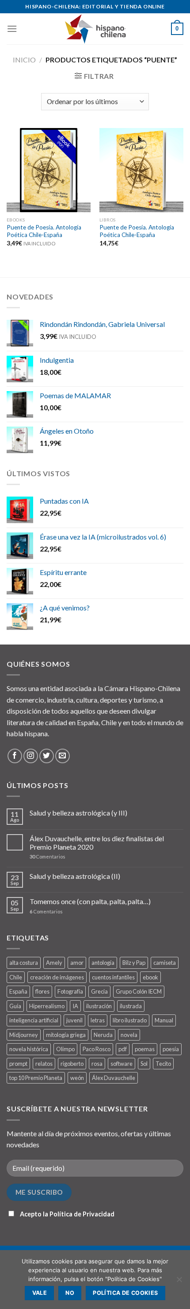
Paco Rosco (96, 1049)
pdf (122, 1049)
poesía (171, 1049)
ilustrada (131, 1006)
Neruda (103, 1034)
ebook (150, 977)
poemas (145, 1049)
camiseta (164, 962)
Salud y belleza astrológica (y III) (78, 812)
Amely (54, 962)
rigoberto (72, 1063)
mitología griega (66, 1034)
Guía (15, 1006)
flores (42, 991)
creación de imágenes (57, 977)
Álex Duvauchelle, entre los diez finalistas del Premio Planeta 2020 (97, 842)
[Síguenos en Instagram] (30, 756)
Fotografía (70, 991)
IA (75, 1006)
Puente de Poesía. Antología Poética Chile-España (44, 231)
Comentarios (47, 856)
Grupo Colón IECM (139, 991)
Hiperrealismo (47, 1006)
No (69, 1293)
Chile (15, 977)
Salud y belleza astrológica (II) (75, 876)
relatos (44, 1063)
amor (77, 962)
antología (102, 962)
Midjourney (23, 1034)
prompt (18, 1063)
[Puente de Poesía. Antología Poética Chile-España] (49, 170)
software (121, 1063)
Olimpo (65, 1049)
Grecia (99, 991)
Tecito (163, 1063)
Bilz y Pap (133, 962)
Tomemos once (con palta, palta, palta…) (90, 901)
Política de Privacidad (81, 1214)
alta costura (23, 962)
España (18, 991)
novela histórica (28, 1049)
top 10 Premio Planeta (35, 1077)
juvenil (74, 1020)
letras (98, 1020)
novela (129, 1034)
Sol (144, 1063)
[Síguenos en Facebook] (15, 756)
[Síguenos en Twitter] (46, 756)
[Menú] (12, 28)
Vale (39, 1293)
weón (77, 1077)
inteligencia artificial (33, 1020)
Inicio (24, 59)
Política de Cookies (125, 1293)
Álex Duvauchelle (113, 1077)
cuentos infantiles (113, 977)
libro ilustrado (130, 1020)
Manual (164, 1020)
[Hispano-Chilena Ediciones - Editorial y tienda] (95, 28)
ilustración (99, 1006)
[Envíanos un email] (62, 756)
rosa (97, 1063)
